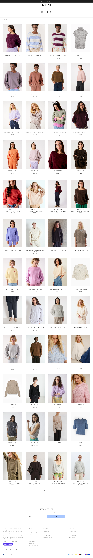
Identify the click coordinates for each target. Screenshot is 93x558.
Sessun (57, 288)
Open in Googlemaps (47, 533)
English (72, 5)
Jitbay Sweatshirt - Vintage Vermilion (12, 212)
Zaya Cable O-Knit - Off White (80, 289)
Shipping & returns (32, 541)
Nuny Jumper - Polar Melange (57, 483)
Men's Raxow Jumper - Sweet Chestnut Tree (35, 367)
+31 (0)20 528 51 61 (47, 535)
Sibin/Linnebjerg (57, 365)
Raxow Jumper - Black (35, 406)
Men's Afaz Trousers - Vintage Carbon (12, 328)
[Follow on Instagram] (7, 549)
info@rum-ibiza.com (72, 537)
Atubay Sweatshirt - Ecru (12, 289)
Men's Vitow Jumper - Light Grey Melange (80, 484)
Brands (9, 5)
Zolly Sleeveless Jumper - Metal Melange (12, 444)
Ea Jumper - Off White (80, 366)
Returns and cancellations (33, 545)
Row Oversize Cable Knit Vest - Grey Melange (80, 56)
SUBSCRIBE (56, 516)
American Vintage (12, 53)
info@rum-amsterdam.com (48, 537)
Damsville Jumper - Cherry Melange (58, 211)
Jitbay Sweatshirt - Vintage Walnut (35, 94)
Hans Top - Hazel (57, 94)
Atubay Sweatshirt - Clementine (12, 172)
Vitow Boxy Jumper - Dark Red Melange (57, 172)
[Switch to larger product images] (2, 19)
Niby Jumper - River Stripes (35, 55)
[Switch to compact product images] (6, 19)
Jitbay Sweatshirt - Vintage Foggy (35, 132)
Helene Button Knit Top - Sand (58, 444)
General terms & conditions (33, 533)
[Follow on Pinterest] (10, 549)
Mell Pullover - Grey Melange (58, 327)
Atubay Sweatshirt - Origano (12, 483)
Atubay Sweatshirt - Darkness (58, 250)
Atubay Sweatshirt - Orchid (35, 289)
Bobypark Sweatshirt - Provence (12, 250)
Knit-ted (58, 93)
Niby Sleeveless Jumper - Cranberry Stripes (58, 56)
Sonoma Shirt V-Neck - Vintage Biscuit (35, 212)
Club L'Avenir (58, 442)
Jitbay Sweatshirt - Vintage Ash (12, 94)
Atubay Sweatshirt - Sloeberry (35, 172)
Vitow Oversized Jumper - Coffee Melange (80, 172)
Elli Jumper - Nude (80, 406)
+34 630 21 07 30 (72, 535)
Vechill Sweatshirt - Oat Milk (58, 289)
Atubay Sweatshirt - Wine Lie (80, 132)
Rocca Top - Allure (80, 444)
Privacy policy (31, 537)
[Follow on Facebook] (3, 549)
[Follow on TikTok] (13, 549)
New (4, 5)
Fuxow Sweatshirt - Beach (80, 327)
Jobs (29, 530)
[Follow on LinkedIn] (16, 549)
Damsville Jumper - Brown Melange (80, 211)
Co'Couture (80, 53)
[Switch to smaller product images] (4, 19)
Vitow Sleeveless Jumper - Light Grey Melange (35, 444)
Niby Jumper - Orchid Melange (58, 406)
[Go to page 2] (52, 490)
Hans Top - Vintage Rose (80, 94)
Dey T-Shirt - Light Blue (58, 366)
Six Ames (80, 248)
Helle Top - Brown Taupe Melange (80, 250)
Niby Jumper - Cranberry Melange (12, 55)
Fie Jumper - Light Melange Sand (12, 406)
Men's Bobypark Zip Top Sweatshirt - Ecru (35, 251)
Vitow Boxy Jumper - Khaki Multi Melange (58, 133)
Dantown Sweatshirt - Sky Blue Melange (12, 367)
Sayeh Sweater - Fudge (35, 483)
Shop (15, 5)
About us (30, 528)
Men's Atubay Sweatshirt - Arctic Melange (35, 328)
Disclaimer (31, 535)
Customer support (32, 543)
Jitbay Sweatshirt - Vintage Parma (12, 132)
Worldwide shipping (46, 1)
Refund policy (31, 539)
